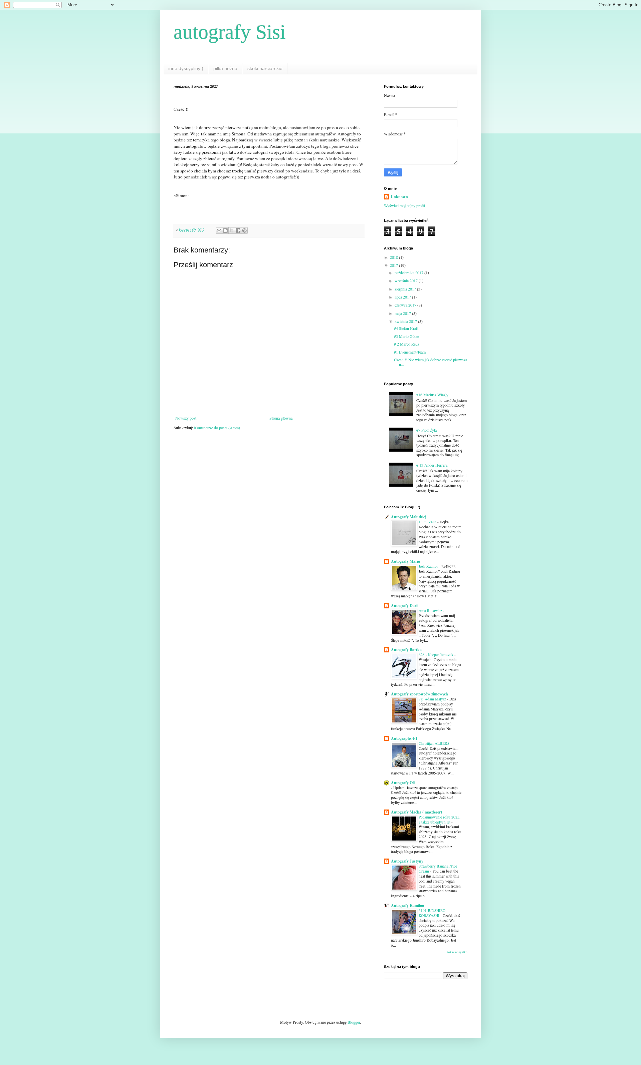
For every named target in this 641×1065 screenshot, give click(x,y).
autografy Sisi (230, 32)
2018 (394, 257)
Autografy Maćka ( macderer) (416, 812)
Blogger (354, 1022)
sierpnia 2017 (406, 289)
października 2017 (409, 272)
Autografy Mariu (405, 561)
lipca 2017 (403, 297)
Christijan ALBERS (434, 743)
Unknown (399, 196)
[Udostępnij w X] (231, 230)
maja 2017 (403, 313)
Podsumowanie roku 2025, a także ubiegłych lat (439, 820)
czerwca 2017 (406, 305)
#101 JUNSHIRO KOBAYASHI (432, 913)
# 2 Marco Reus (406, 344)
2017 (394, 265)
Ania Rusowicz (431, 610)
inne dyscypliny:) (185, 68)
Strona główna (280, 418)
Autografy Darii (404, 605)
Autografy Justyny (407, 861)
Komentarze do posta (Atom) (217, 427)
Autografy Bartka (406, 649)
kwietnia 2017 (406, 321)
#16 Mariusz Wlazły (432, 394)
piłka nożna (225, 68)
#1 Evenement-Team (410, 352)
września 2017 (407, 280)
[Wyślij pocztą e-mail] (219, 230)
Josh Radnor (429, 566)
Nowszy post (185, 418)
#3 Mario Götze (406, 336)
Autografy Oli (403, 782)
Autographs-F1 (404, 738)
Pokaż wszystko (457, 952)
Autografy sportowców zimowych (419, 694)
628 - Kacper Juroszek (436, 654)
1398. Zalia (428, 521)
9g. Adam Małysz (433, 698)
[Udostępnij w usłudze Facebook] (238, 230)
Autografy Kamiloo (407, 905)
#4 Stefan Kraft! (407, 328)
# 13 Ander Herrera (431, 465)
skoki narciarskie (264, 68)
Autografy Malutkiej (408, 517)
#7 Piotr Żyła (426, 430)
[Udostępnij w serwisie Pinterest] (244, 230)
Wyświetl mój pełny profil (404, 205)
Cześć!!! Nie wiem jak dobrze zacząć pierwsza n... (430, 362)
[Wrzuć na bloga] (225, 230)
